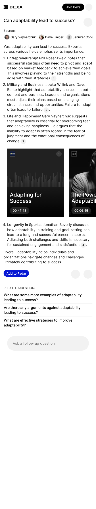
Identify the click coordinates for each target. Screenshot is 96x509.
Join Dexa (73, 7)
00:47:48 (19, 210)
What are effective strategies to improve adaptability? (38, 322)
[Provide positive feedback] (75, 274)
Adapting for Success (26, 197)
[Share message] (87, 22)
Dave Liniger (54, 37)
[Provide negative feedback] (87, 274)
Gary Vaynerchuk (23, 37)
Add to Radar (16, 273)
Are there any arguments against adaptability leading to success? (42, 310)
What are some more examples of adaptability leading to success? (43, 297)
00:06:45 (81, 210)
